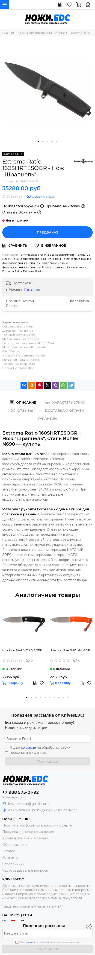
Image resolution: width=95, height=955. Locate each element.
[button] (38, 141)
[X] (47, 385)
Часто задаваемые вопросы (25, 870)
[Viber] (55, 385)
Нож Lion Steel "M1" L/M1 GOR (70, 650)
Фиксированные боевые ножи (64, 267)
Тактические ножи (32, 254)
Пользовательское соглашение (28, 832)
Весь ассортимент (61, 254)
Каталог (8, 851)
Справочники (13, 864)
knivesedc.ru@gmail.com (28, 804)
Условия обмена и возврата (25, 838)
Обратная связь (15, 845)
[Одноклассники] (31, 385)
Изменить (32, 289)
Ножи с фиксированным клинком (36, 258)
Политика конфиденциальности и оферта (37, 825)
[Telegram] (71, 385)
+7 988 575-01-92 (20, 792)
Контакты (10, 858)
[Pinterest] (39, 385)
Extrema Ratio (12, 271)
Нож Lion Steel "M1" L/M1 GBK (22, 650)
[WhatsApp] (63, 385)
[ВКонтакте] (24, 385)
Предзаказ (47, 232)
